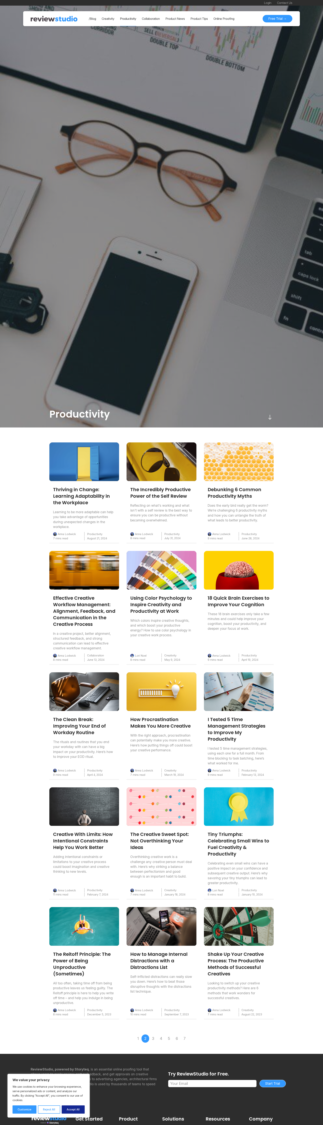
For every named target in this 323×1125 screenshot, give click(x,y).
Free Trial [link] (276, 19)
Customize (24, 1109)
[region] (48, 1096)
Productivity (94, 534)
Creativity (170, 655)
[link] (84, 461)
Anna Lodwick (67, 534)
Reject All (49, 1109)
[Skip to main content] (270, 417)
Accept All (73, 1109)
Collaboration (95, 655)
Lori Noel (141, 655)
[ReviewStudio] (54, 18)
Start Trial (272, 1083)
